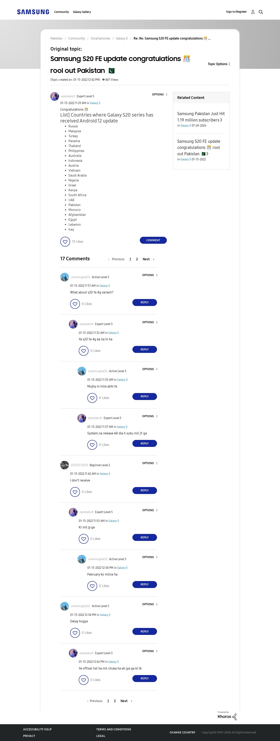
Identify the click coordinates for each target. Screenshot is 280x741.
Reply (145, 302)
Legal (100, 736)
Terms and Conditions (113, 729)
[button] (160, 95)
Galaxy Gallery (82, 12)
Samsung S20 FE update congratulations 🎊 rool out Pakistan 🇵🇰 (198, 147)
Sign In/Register (236, 12)
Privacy (29, 736)
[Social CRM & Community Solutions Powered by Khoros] (227, 715)
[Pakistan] (33, 12)
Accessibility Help (37, 729)
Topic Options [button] (217, 64)
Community (61, 12)
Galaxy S (95, 103)
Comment (153, 240)
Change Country (183, 732)
